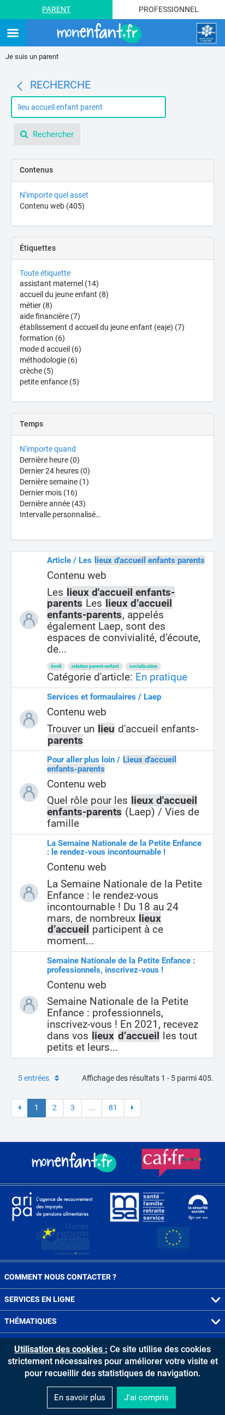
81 (113, 1107)
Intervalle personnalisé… (60, 514)
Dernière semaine (54, 481)
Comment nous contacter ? (60, 1276)
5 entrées (33, 1078)
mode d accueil (50, 349)
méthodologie (49, 360)
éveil (56, 666)
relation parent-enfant (95, 666)
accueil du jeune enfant (64, 294)
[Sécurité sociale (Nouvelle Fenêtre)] (198, 1207)
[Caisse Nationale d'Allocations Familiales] (206, 33)
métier (36, 305)
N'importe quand (48, 449)
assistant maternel (59, 283)
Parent (56, 9)
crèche (37, 370)
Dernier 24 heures (55, 470)
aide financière (50, 316)
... (91, 1107)
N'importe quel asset (54, 195)
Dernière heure (50, 459)
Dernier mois (49, 492)
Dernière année (53, 503)
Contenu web (52, 206)
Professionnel (169, 9)
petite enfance (49, 381)
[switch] (13, 33)
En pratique (161, 677)
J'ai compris (146, 1397)
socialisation (143, 666)
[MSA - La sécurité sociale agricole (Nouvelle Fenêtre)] (137, 1206)
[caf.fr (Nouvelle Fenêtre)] (171, 1162)
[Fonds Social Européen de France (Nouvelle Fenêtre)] (62, 1239)
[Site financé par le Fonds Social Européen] (173, 1239)
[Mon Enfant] (75, 1162)
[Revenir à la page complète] (19, 86)
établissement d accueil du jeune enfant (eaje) (102, 327)
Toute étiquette (45, 273)
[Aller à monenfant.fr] (100, 33)
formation (42, 338)
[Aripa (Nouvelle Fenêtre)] (52, 1206)
